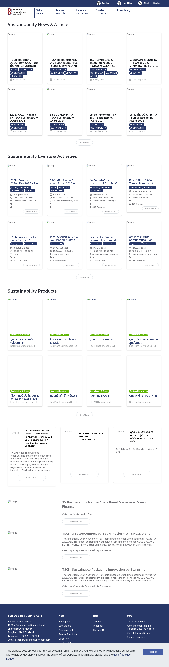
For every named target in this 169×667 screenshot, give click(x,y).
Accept (153, 651)
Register (157, 3)
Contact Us (99, 630)
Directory (123, 10)
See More (84, 142)
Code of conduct (136, 637)
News (60, 11)
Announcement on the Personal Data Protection (140, 627)
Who (39, 11)
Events (82, 11)
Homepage (64, 621)
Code (101, 11)
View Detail (76, 521)
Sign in (147, 3)
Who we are (65, 625)
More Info (31, 211)
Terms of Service (136, 621)
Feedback (98, 625)
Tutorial (97, 621)
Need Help (127, 3)
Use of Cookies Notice (138, 633)
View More (31, 477)
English (105, 3)
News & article (66, 630)
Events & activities (69, 634)
